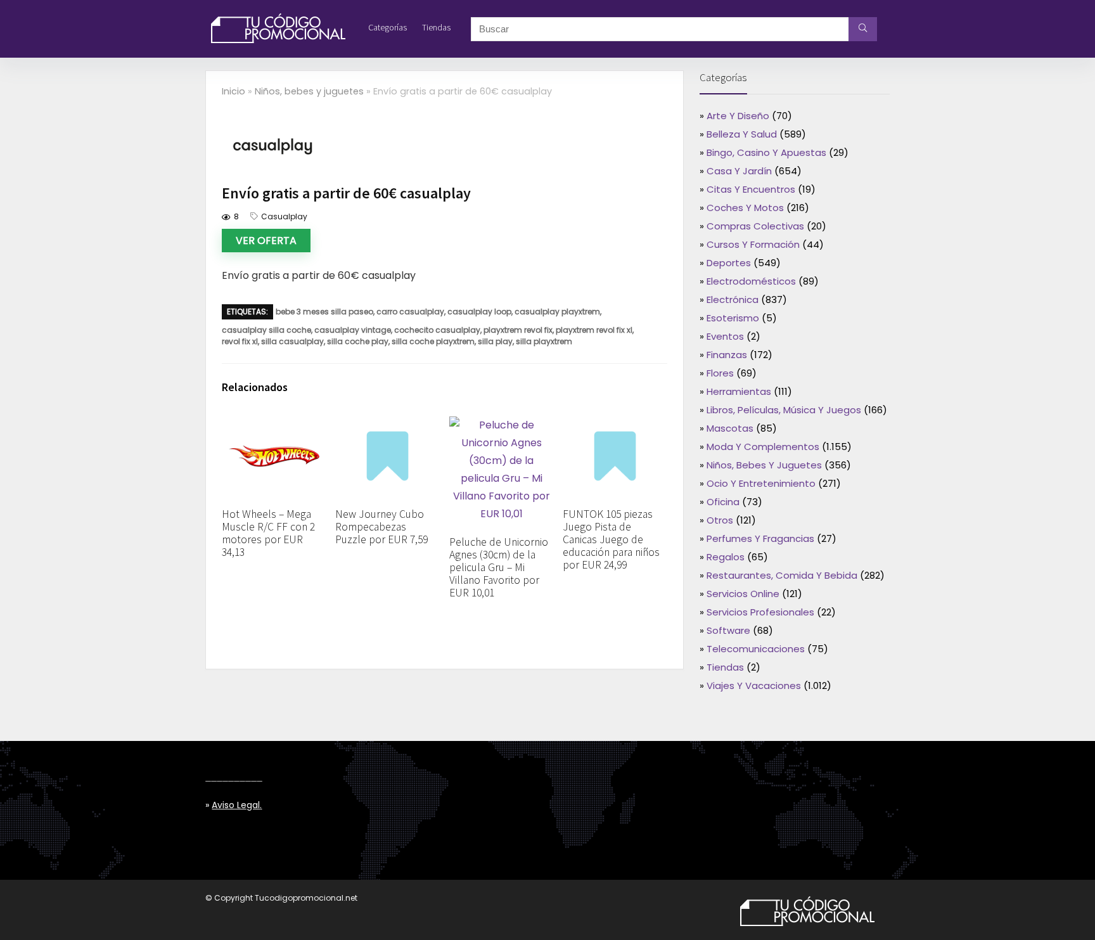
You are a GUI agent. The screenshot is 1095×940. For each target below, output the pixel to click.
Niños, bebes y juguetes (309, 91)
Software (728, 630)
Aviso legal (236, 805)
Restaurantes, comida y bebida (782, 575)
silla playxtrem (544, 341)
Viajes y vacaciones (754, 685)
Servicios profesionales (760, 612)
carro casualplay (410, 311)
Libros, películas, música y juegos (784, 409)
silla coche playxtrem (433, 341)
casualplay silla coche (266, 330)
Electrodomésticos (751, 281)
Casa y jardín (739, 170)
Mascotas (730, 428)
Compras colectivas (755, 226)
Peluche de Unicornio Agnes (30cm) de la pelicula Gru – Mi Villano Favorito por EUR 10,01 (498, 567)
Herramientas (739, 391)
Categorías (387, 27)
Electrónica (733, 299)
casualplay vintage (352, 330)
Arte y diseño (738, 115)
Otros (720, 520)
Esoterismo (733, 318)
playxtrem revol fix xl (594, 330)
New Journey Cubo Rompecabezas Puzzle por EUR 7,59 (381, 526)
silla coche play (357, 341)
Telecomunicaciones (756, 648)
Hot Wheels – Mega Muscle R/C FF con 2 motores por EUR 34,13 (268, 533)
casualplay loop (479, 311)
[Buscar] (862, 29)
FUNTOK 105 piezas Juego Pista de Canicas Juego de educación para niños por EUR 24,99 (611, 539)
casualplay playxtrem (557, 311)
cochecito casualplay (437, 330)
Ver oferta (266, 240)
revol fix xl (240, 341)
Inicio (233, 91)
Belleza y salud (742, 134)
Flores (720, 373)
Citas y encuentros (751, 189)
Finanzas (727, 354)
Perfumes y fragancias (760, 538)
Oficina (723, 501)
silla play (495, 341)
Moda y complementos (763, 446)
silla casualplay (292, 341)
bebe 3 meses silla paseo (324, 311)
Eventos (725, 336)
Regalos (726, 556)
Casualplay (284, 216)
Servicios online (743, 593)
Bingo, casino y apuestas (766, 152)
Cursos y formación (753, 244)
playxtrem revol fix (518, 330)
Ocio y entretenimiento (761, 483)
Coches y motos (745, 207)
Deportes (729, 262)
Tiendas (436, 27)
